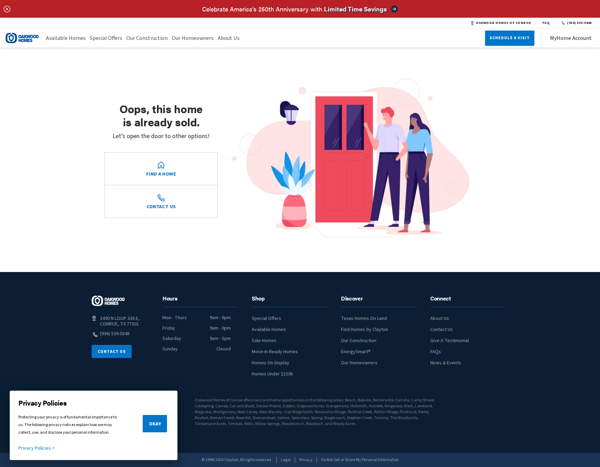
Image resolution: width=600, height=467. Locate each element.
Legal (286, 460)
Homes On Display (270, 362)
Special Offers (106, 38)
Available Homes (66, 38)
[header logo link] (22, 38)
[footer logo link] (108, 301)
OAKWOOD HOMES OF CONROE (503, 23)
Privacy (305, 460)
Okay (155, 424)
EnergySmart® (355, 351)
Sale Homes (264, 340)
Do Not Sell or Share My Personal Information (360, 460)
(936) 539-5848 (579, 22)
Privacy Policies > (36, 448)
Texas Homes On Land (364, 318)
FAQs (435, 351)
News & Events (445, 362)
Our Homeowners (193, 38)
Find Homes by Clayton (364, 329)
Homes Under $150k (272, 374)
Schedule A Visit (510, 38)
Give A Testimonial (449, 340)
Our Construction (147, 38)
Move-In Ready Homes (275, 351)
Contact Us (112, 352)
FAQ (546, 23)
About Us (229, 38)
